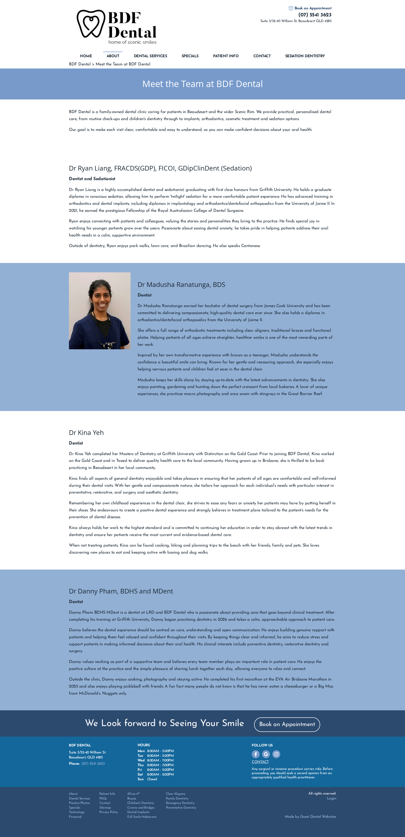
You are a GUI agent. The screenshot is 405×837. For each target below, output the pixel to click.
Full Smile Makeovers (142, 817)
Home (86, 56)
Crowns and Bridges (140, 808)
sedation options (284, 119)
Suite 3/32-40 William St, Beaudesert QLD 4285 (296, 21)
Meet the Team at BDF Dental (123, 64)
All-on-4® (133, 794)
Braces (131, 798)
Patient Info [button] (226, 56)
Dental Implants (138, 812)
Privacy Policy (108, 812)
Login (331, 798)
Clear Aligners (175, 794)
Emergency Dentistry (180, 803)
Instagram (276, 754)
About (73, 794)
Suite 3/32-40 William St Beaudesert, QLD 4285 (87, 755)
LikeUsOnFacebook (256, 754)
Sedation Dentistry (305, 56)
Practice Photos (79, 803)
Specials (190, 56)
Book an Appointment (313, 8)
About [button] (113, 56)
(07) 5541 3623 (314, 15)
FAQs (103, 798)
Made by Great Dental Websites (310, 817)
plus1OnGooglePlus (266, 754)
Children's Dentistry (140, 803)
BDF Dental (79, 64)
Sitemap (105, 808)
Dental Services (150, 56)
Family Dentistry (177, 798)
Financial (75, 817)
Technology (76, 812)
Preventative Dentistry (181, 808)
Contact (262, 56)
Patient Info (107, 794)
